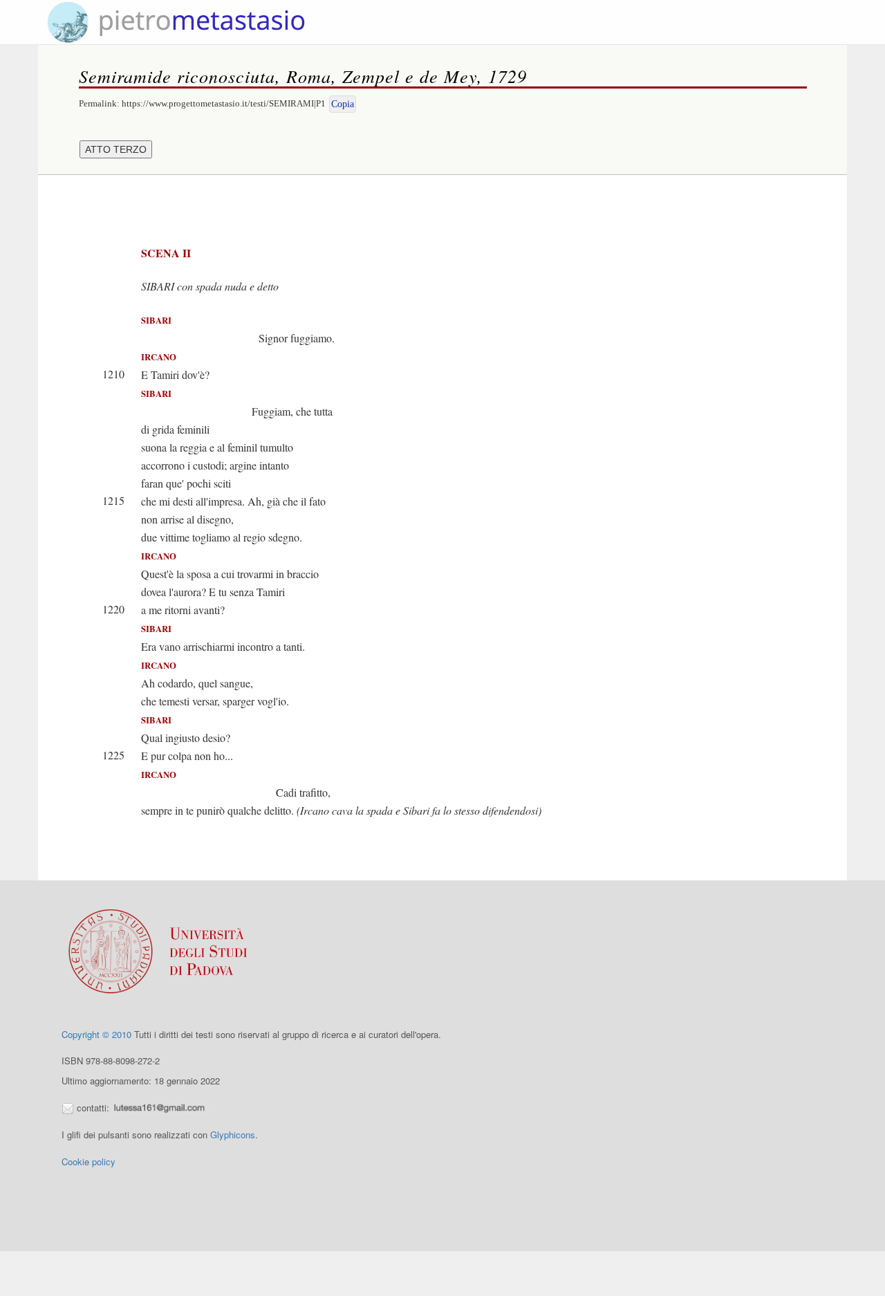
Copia (342, 104)
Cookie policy (88, 1161)
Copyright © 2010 (96, 1034)
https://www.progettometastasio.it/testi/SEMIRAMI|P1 (224, 103)
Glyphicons (232, 1134)
